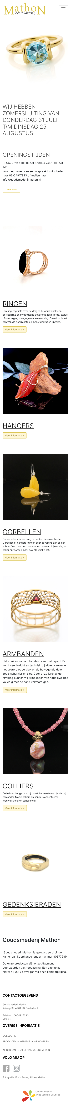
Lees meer (11, 189)
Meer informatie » (14, 329)
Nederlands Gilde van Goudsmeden (26, 1049)
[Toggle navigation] (63, 8)
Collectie (9, 1035)
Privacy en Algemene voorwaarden (26, 1041)
